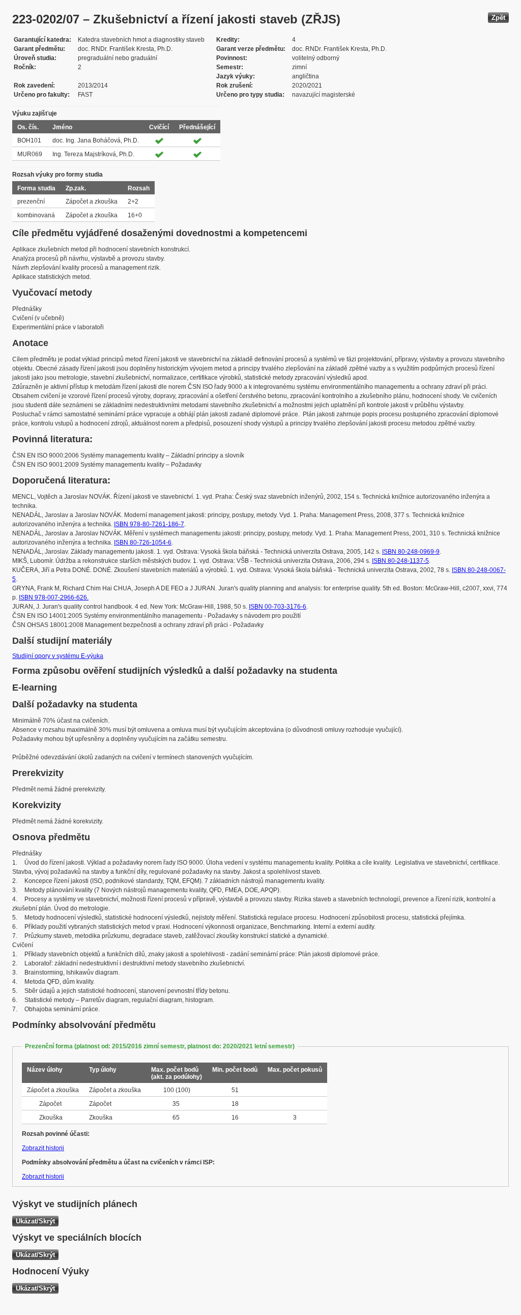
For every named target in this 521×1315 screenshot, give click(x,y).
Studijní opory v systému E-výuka (57, 656)
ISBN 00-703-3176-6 (277, 606)
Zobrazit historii (43, 1148)
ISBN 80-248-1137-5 (400, 560)
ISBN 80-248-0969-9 (411, 551)
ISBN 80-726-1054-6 (142, 542)
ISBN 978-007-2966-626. (54, 597)
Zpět (498, 17)
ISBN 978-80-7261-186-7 (149, 524)
